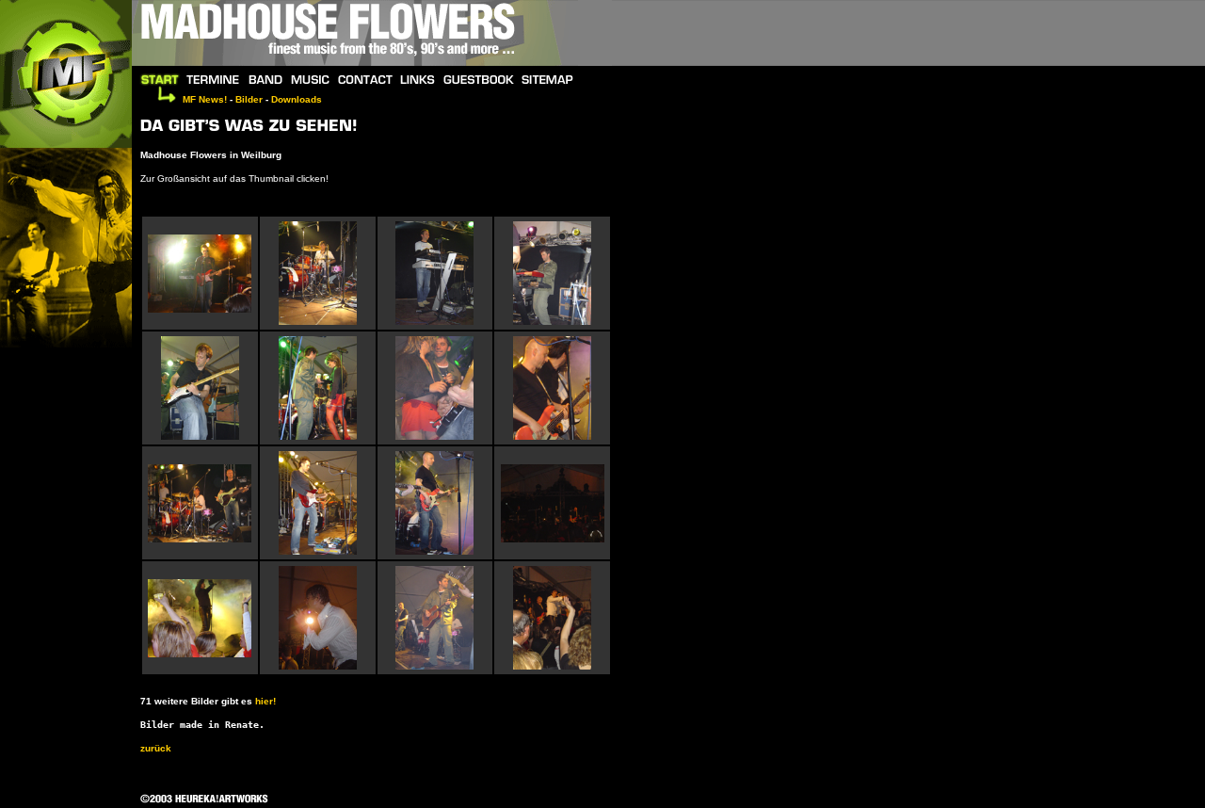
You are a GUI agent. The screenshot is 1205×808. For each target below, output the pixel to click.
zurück (155, 748)
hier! (265, 701)
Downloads (296, 99)
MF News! (205, 99)
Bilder (249, 99)
